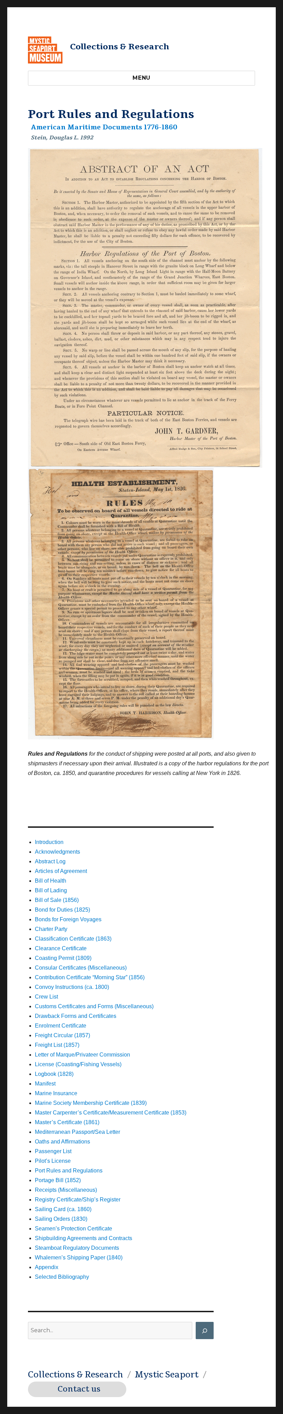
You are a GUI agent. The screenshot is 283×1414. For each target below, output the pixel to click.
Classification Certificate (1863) (73, 939)
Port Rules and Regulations (69, 1171)
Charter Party (51, 929)
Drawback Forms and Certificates (75, 1016)
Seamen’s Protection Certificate (73, 1228)
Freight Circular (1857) (62, 1035)
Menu (141, 78)
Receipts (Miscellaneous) (66, 1190)
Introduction (49, 842)
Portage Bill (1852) (58, 1180)
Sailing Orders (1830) (61, 1219)
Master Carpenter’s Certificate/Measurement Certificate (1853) (110, 1113)
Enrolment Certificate (60, 1026)
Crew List (46, 997)
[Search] (205, 1330)
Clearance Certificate (61, 948)
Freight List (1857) (57, 1045)
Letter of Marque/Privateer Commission (82, 1055)
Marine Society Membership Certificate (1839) (91, 1103)
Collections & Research (119, 46)
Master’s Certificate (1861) (67, 1122)
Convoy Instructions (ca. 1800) (72, 987)
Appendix (46, 1267)
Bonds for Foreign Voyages (68, 919)
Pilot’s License (53, 1161)
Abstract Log (50, 861)
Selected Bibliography (62, 1277)
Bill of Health (50, 881)
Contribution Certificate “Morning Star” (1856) (90, 977)
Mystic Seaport (166, 1374)
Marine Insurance (56, 1093)
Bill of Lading (51, 890)
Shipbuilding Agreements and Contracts (83, 1238)
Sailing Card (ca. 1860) (63, 1209)
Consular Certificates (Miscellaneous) (81, 968)
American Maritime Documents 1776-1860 (104, 127)
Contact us (79, 1389)
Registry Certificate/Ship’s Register (77, 1199)
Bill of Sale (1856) (57, 900)
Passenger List (53, 1151)
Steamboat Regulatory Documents (77, 1248)
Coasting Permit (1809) (63, 958)
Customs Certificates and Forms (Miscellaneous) (94, 1006)
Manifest (45, 1084)
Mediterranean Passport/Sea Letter (77, 1132)
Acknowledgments (57, 852)
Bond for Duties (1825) (62, 910)
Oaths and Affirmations (62, 1142)
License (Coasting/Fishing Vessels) (78, 1064)
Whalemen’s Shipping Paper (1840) (79, 1257)
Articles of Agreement (61, 871)
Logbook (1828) (54, 1074)
